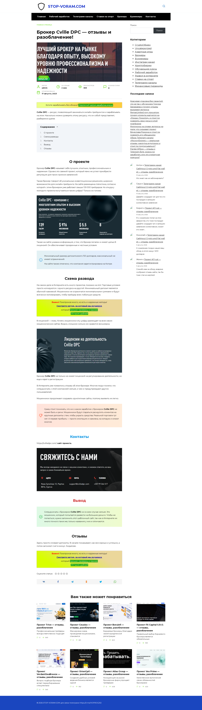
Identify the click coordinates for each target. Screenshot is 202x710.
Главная (41, 16)
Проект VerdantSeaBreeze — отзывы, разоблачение (50, 674)
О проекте (49, 133)
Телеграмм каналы (83, 16)
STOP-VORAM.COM (66, 6)
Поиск (133, 25)
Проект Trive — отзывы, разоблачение (50, 626)
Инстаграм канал (145, 62)
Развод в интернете (146, 75)
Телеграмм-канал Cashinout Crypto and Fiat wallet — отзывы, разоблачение (150, 168)
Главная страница (44, 25)
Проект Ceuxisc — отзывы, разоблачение (83, 626)
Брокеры (122, 16)
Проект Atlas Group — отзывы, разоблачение (116, 672)
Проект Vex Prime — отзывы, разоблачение (150, 672)
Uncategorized (143, 48)
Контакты (151, 16)
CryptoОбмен (143, 44)
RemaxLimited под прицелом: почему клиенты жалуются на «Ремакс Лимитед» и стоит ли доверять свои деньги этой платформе (145, 118)
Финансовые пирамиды (149, 86)
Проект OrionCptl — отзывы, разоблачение (83, 672)
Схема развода (51, 137)
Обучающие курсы (146, 69)
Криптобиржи (143, 65)
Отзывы (47, 148)
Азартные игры (144, 51)
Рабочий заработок (59, 16)
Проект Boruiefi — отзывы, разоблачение (116, 626)
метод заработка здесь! (101, 105)
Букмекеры (136, 16)
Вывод (47, 144)
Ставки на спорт (105, 16)
